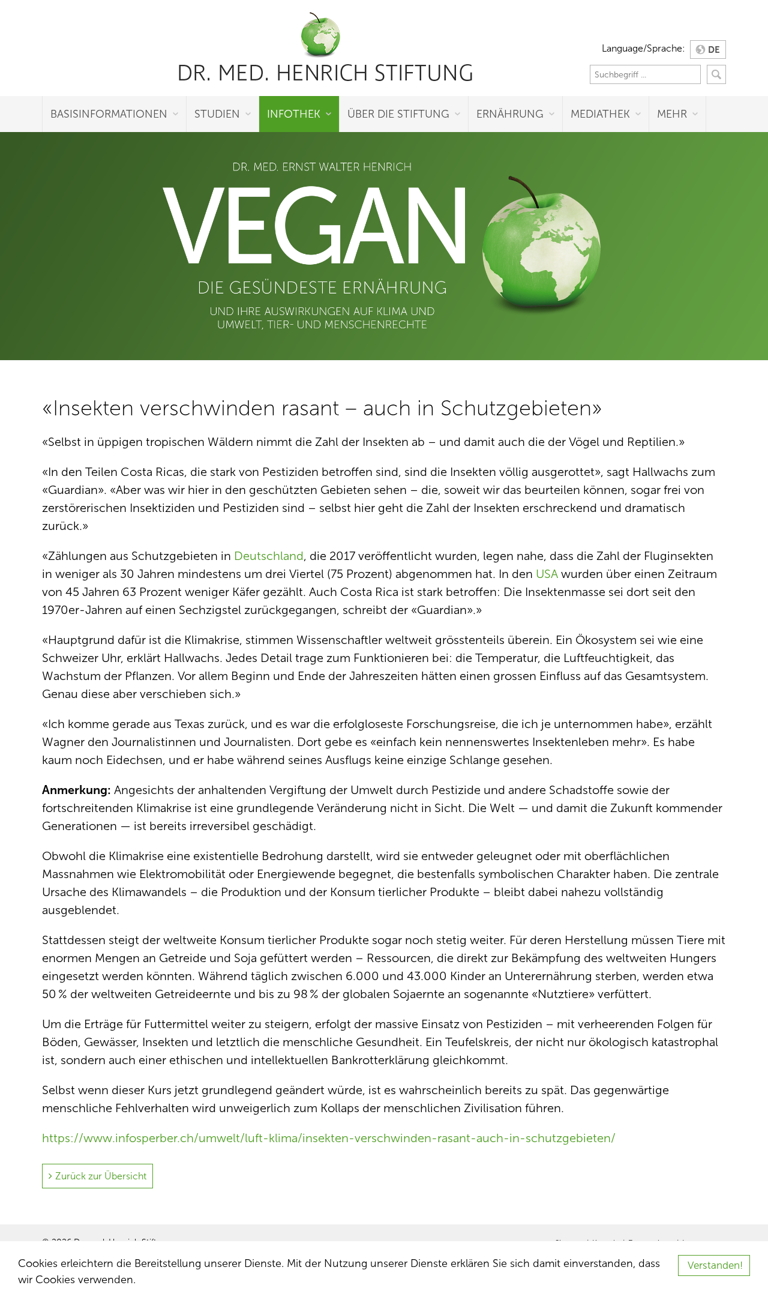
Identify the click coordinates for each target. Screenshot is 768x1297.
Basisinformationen (108, 114)
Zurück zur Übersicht (100, 1176)
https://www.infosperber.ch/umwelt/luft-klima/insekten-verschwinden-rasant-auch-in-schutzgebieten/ (329, 1138)
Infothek (293, 114)
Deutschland (269, 555)
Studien (217, 114)
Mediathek (600, 114)
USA (547, 573)
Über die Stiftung (398, 114)
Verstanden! (715, 1265)
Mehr (672, 114)
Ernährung (510, 114)
